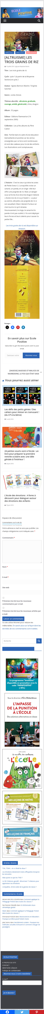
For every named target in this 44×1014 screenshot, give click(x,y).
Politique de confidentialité (11, 971)
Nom (5, 567)
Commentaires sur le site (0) (12, 522)
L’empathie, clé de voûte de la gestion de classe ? (19, 887)
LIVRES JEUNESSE (31, 52)
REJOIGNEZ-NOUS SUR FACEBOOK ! (18, 649)
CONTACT (6, 965)
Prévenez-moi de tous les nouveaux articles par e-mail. (21, 612)
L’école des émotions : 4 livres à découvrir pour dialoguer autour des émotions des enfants (20, 498)
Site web (5, 587)
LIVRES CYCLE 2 (20, 52)
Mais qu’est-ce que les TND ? (12, 878)
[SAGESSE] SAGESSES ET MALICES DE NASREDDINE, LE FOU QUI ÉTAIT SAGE (23, 372)
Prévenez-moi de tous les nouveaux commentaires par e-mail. (16, 602)
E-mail (5, 577)
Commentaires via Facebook (12, 525)
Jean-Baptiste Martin (23, 66)
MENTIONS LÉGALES (9, 968)
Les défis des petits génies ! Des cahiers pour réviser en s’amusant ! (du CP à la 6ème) (21, 412)
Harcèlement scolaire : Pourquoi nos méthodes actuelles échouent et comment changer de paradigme (21, 924)
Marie (4, 911)
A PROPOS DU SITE (9, 963)
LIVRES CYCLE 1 (9, 52)
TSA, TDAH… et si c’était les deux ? (14, 868)
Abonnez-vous (31, 355)
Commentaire (8, 538)
